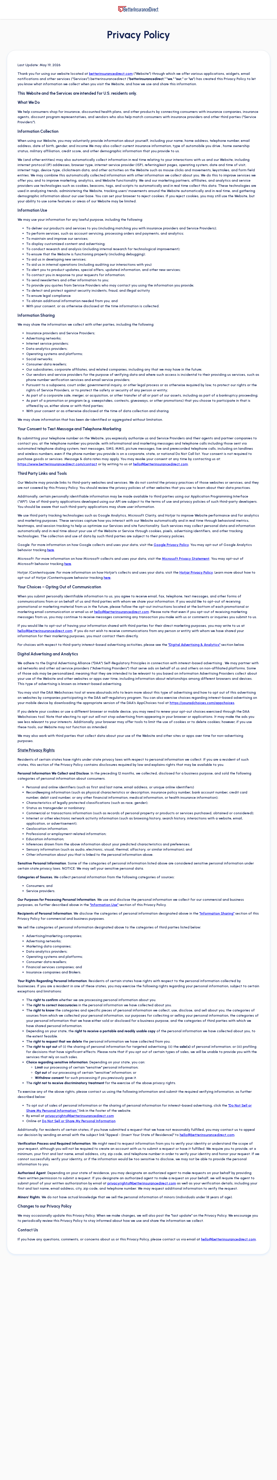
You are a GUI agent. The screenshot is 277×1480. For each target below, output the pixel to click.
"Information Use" (104, 905)
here (50, 550)
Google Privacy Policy (171, 545)
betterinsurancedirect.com (111, 74)
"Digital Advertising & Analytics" (194, 645)
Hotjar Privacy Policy (196, 572)
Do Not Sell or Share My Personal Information (79, 1121)
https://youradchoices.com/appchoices (202, 703)
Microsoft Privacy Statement (185, 559)
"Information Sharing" (216, 913)
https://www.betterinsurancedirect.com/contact (57, 464)
